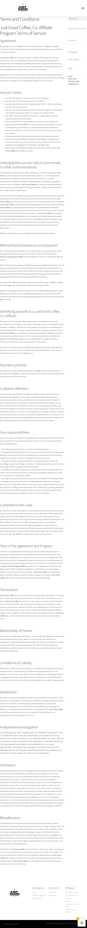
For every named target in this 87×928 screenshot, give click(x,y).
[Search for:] (77, 19)
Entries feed (72, 79)
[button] (83, 8)
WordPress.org (73, 84)
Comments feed (73, 81)
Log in (70, 76)
